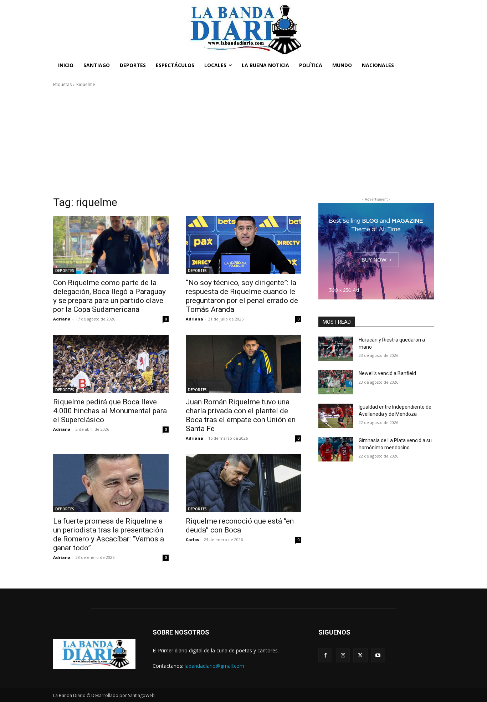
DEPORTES (64, 270)
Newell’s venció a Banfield (387, 373)
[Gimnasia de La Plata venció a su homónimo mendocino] (335, 449)
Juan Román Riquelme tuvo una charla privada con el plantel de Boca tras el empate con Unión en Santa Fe (241, 415)
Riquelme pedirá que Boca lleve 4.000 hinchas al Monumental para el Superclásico (110, 411)
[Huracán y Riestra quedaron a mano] (335, 349)
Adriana (62, 319)
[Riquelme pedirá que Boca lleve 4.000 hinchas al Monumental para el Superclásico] (111, 364)
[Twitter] (360, 655)
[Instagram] (343, 655)
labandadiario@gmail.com (214, 665)
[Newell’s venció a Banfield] (335, 382)
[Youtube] (378, 655)
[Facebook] (325, 655)
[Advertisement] (243, 142)
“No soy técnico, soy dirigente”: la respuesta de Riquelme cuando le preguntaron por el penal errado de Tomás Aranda (242, 296)
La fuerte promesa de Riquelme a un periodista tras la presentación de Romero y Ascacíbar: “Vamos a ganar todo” (108, 534)
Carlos (192, 539)
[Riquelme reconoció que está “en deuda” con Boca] (243, 483)
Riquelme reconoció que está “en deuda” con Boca (240, 525)
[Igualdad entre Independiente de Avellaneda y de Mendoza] (335, 416)
